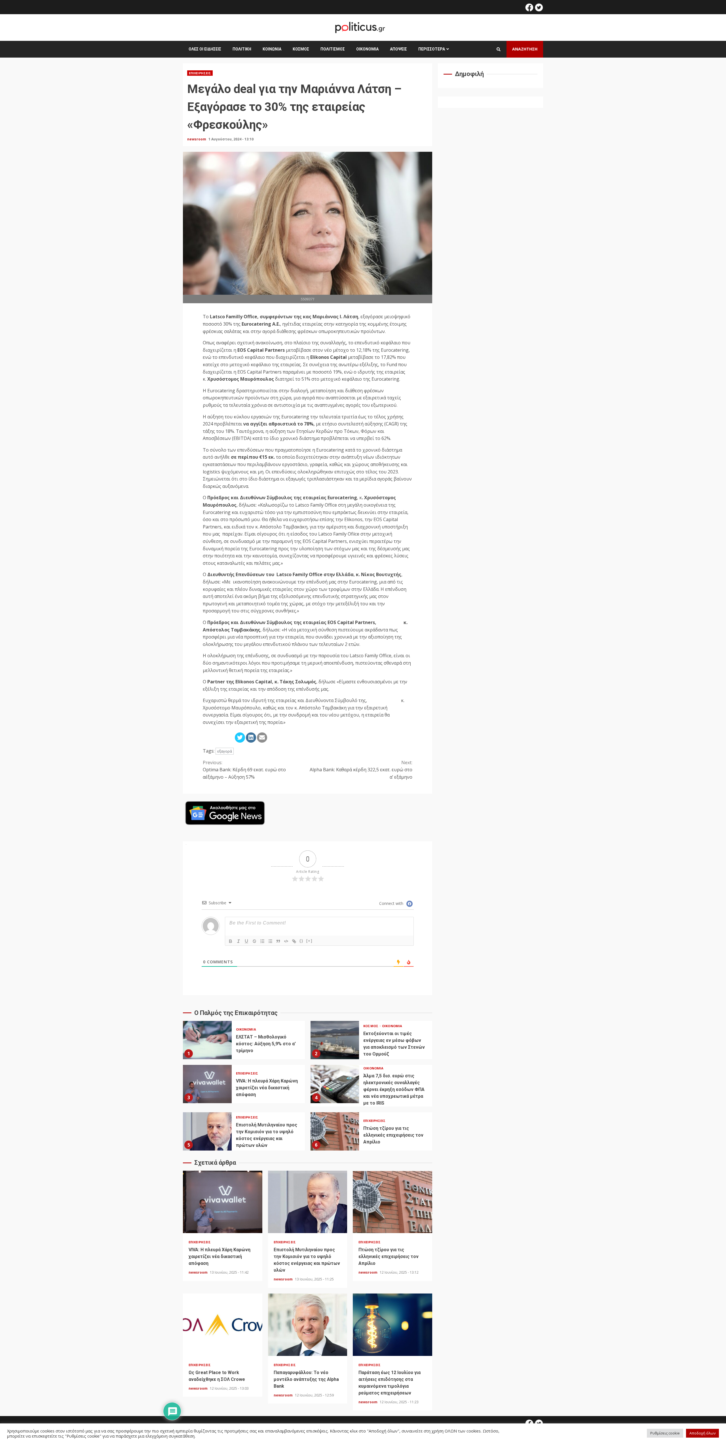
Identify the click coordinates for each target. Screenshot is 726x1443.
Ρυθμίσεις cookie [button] (665, 1433)
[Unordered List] (270, 941)
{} (301, 941)
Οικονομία (367, 49)
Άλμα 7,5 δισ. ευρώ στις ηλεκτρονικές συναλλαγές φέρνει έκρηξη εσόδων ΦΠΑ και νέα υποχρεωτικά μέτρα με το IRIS (335, 1084)
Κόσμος (301, 49)
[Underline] (246, 941)
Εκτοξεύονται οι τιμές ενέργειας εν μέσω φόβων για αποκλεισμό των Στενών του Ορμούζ (335, 1040)
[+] (309, 941)
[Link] (294, 941)
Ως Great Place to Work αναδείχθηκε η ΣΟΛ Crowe (222, 1325)
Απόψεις (398, 49)
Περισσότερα (431, 49)
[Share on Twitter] (240, 737)
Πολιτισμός (332, 49)
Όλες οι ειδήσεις (205, 49)
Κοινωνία (272, 49)
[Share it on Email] (262, 737)
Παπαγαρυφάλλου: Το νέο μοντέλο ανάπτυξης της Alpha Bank (307, 1325)
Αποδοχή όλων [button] (702, 1433)
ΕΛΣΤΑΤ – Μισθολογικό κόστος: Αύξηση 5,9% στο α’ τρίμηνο (207, 1040)
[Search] (499, 49)
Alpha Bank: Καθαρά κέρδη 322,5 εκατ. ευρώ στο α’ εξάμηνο (361, 769)
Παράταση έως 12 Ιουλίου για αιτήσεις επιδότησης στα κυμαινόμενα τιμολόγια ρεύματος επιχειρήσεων (392, 1325)
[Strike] (254, 941)
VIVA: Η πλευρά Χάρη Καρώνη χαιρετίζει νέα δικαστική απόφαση (207, 1084)
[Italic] (238, 941)
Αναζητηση (524, 49)
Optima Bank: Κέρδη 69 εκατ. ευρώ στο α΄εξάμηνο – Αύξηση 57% (244, 769)
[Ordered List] (262, 941)
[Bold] (231, 941)
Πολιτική (242, 49)
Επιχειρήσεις (200, 73)
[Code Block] (286, 941)
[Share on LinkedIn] (251, 737)
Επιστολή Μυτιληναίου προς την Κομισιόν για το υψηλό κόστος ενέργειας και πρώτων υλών (207, 1131)
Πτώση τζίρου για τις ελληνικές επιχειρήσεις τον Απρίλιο (335, 1131)
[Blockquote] (278, 941)
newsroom (197, 139)
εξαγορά (224, 751)
